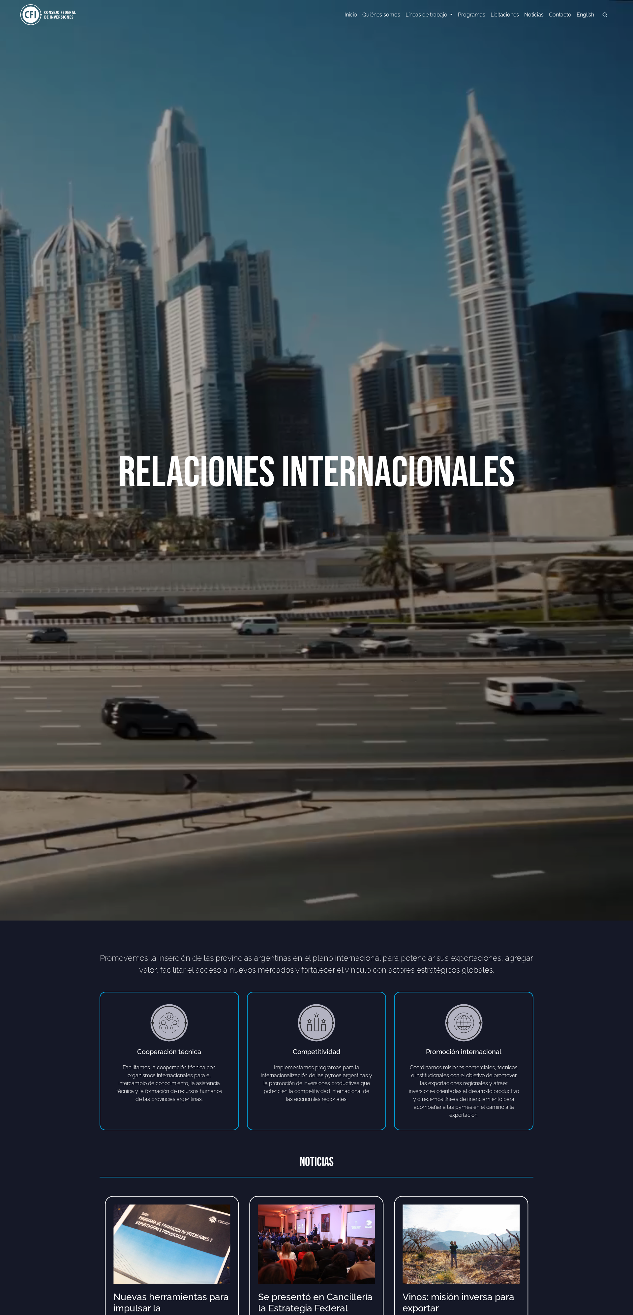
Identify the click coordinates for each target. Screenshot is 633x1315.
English (585, 15)
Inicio (351, 15)
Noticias (534, 15)
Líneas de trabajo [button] (427, 15)
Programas (471, 15)
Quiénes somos (381, 15)
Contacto (560, 15)
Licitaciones (505, 15)
